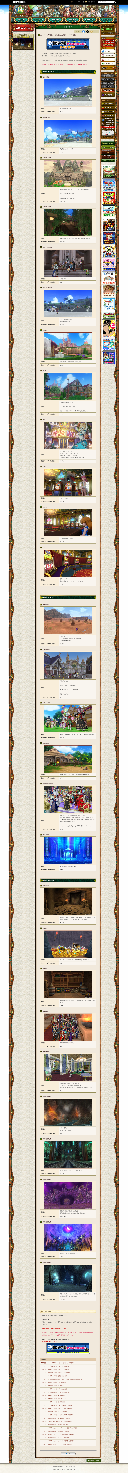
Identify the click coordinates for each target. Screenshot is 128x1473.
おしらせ (21, 19)
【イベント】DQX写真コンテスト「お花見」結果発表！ (54, 1376)
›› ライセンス (72, 1466)
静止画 (26, 37)
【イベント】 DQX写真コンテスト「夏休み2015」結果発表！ (55, 1418)
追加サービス (89, 19)
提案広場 (72, 19)
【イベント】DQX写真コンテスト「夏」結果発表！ (53, 1402)
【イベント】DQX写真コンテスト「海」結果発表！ (53, 1385)
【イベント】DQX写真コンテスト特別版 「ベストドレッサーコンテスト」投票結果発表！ (62, 1379)
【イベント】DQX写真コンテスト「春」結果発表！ (53, 1395)
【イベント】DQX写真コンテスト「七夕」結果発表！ (54, 1382)
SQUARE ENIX (19, 2)
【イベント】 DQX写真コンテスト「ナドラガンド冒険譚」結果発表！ (57, 1434)
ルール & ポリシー (78, 2)
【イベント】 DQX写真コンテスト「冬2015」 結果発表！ (54, 1424)
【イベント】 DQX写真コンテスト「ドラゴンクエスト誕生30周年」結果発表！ (59, 1428)
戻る (68, 1453)
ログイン (23, 28)
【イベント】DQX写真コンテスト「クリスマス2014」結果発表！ (56, 1408)
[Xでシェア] (88, 31)
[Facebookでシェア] (84, 31)
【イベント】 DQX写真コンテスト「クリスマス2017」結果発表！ (56, 1444)
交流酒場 (55, 19)
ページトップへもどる (93, 1460)
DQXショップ (106, 19)
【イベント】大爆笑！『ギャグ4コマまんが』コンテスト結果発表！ (57, 1421)
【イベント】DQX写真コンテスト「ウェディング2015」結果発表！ (57, 1415)
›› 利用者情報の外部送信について (60, 1466)
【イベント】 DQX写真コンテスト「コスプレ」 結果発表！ (55, 1437)
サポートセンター (92, 2)
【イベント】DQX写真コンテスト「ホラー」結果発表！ (54, 1389)
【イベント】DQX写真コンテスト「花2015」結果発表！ (54, 1411)
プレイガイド (38, 19)
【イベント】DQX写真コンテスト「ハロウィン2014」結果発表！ (56, 1405)
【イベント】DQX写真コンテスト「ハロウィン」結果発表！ (55, 1366)
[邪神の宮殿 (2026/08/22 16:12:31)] (23, 43)
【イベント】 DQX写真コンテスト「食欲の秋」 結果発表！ (55, 1431)
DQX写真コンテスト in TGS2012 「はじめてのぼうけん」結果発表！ (57, 1363)
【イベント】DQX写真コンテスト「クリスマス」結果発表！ (55, 1369)
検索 (115, 2)
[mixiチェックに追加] (92, 31)
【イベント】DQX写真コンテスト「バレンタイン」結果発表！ (56, 1372)
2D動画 (20, 37)
